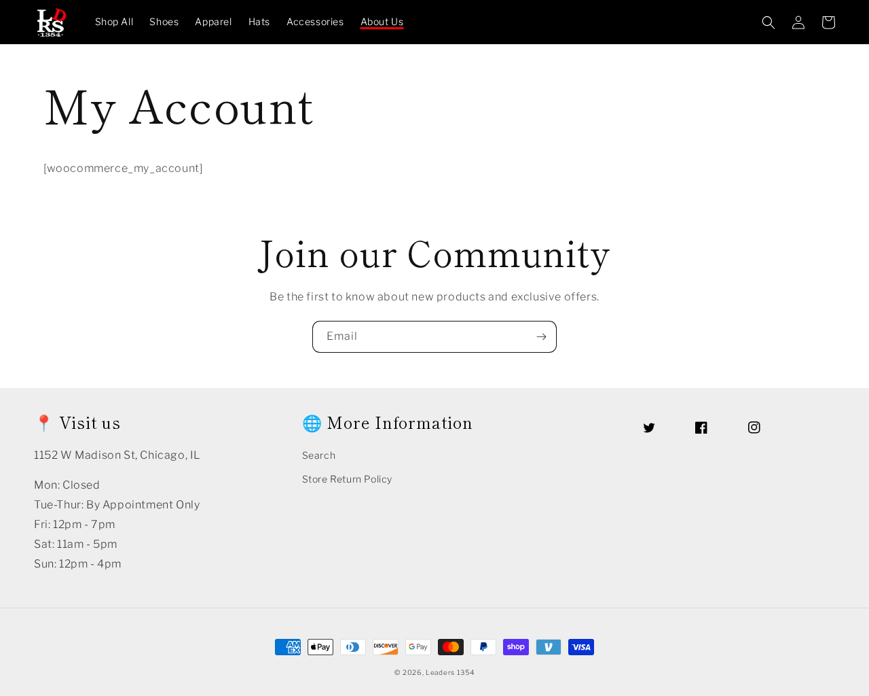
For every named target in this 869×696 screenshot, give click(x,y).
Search (319, 455)
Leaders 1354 (450, 672)
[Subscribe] (541, 337)
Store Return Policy (347, 479)
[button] (768, 22)
